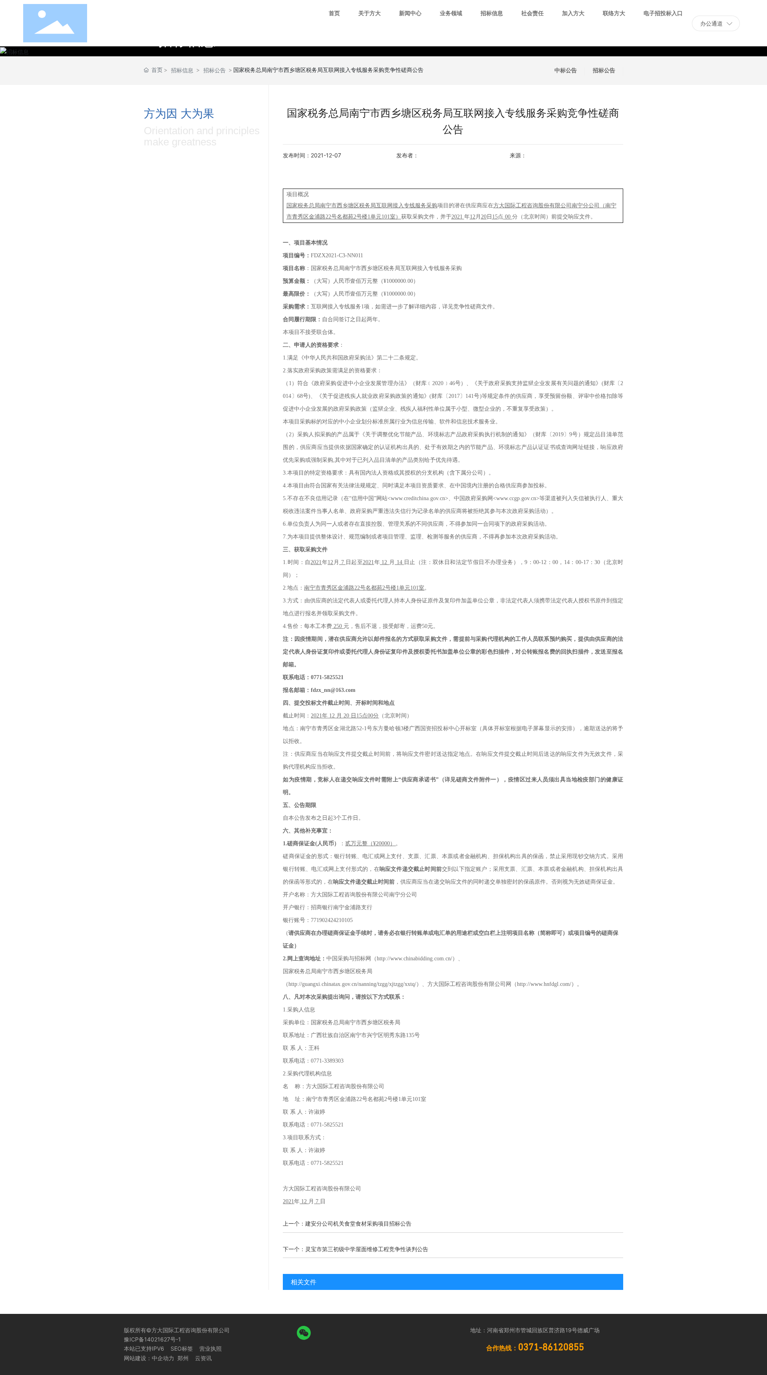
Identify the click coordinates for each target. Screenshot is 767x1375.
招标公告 (214, 70)
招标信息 (182, 70)
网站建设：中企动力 (149, 1358)
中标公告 (565, 70)
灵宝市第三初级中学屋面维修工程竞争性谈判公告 (366, 1249)
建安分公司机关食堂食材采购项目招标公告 (358, 1223)
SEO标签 (182, 1348)
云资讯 (203, 1358)
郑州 (182, 1358)
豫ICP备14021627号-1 (152, 1339)
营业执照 (210, 1348)
